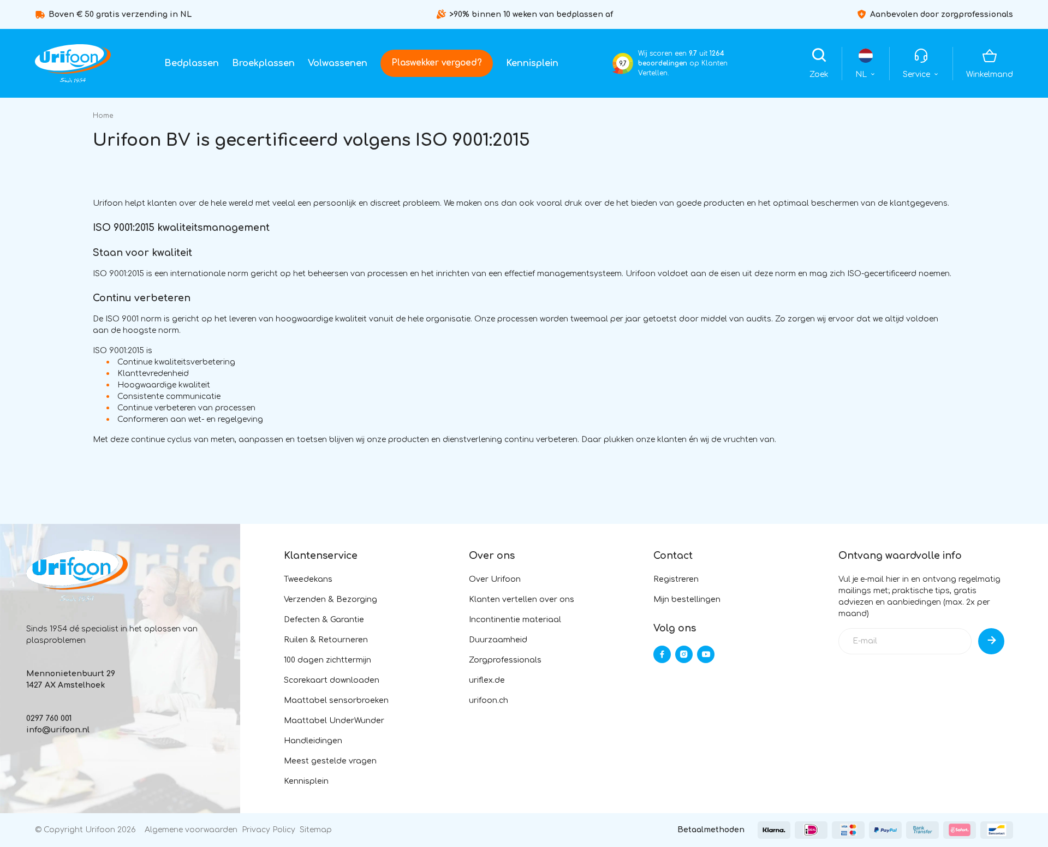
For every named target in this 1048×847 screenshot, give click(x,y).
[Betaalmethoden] (774, 830)
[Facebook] (662, 654)
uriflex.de (487, 680)
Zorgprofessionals (505, 660)
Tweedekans (308, 579)
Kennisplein (532, 63)
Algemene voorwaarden (191, 830)
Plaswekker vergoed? (436, 63)
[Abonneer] (991, 641)
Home (103, 116)
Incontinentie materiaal (515, 620)
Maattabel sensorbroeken (336, 700)
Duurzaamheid (498, 640)
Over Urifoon (495, 579)
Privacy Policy (268, 830)
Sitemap (316, 830)
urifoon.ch (488, 700)
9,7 (623, 64)
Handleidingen (313, 741)
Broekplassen (263, 63)
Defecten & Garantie (324, 620)
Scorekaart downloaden (331, 680)
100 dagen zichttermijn (327, 660)
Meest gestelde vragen (330, 761)
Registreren (676, 579)
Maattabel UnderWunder (334, 721)
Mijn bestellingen (686, 599)
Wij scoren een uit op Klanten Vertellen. (683, 63)
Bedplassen (191, 63)
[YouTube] (705, 654)
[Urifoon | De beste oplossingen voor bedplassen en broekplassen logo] (73, 63)
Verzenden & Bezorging (330, 599)
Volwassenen (337, 63)
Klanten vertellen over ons (521, 599)
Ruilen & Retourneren (326, 640)
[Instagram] (684, 654)
